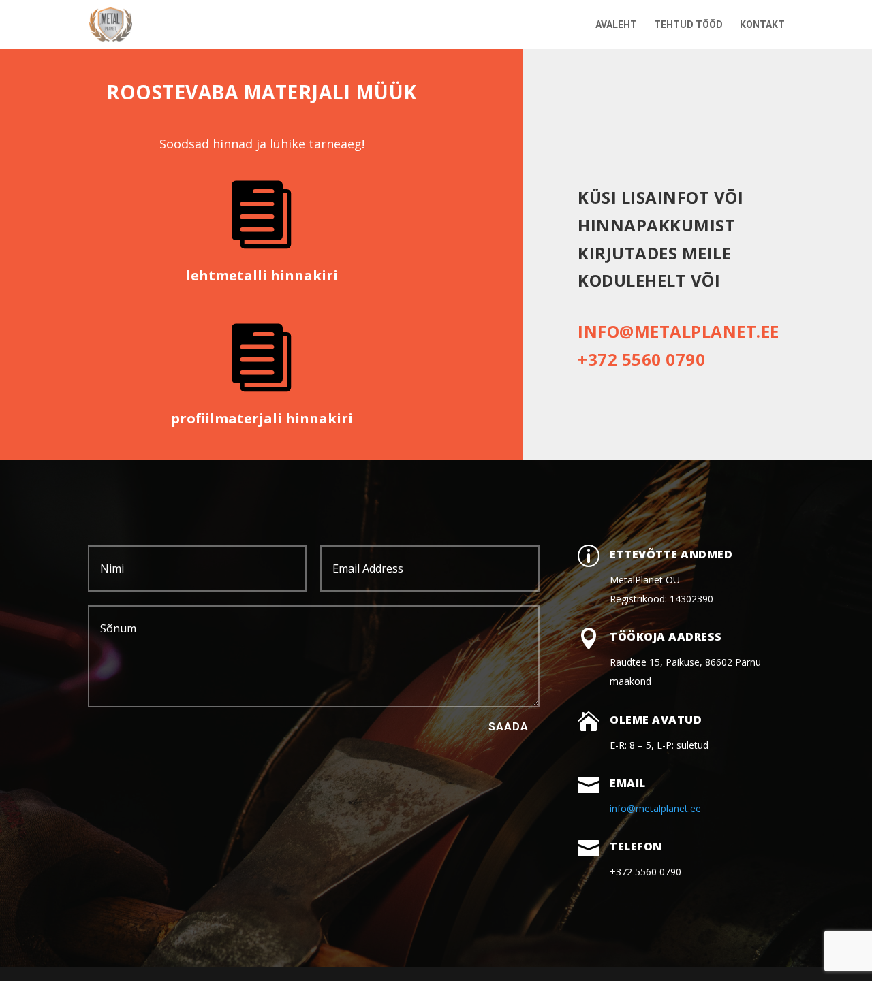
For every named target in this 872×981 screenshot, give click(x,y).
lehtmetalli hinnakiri (262, 275)
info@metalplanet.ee (678, 331)
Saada (508, 726)
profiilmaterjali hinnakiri (262, 418)
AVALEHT (616, 25)
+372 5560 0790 (641, 359)
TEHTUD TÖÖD (688, 25)
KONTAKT (762, 25)
